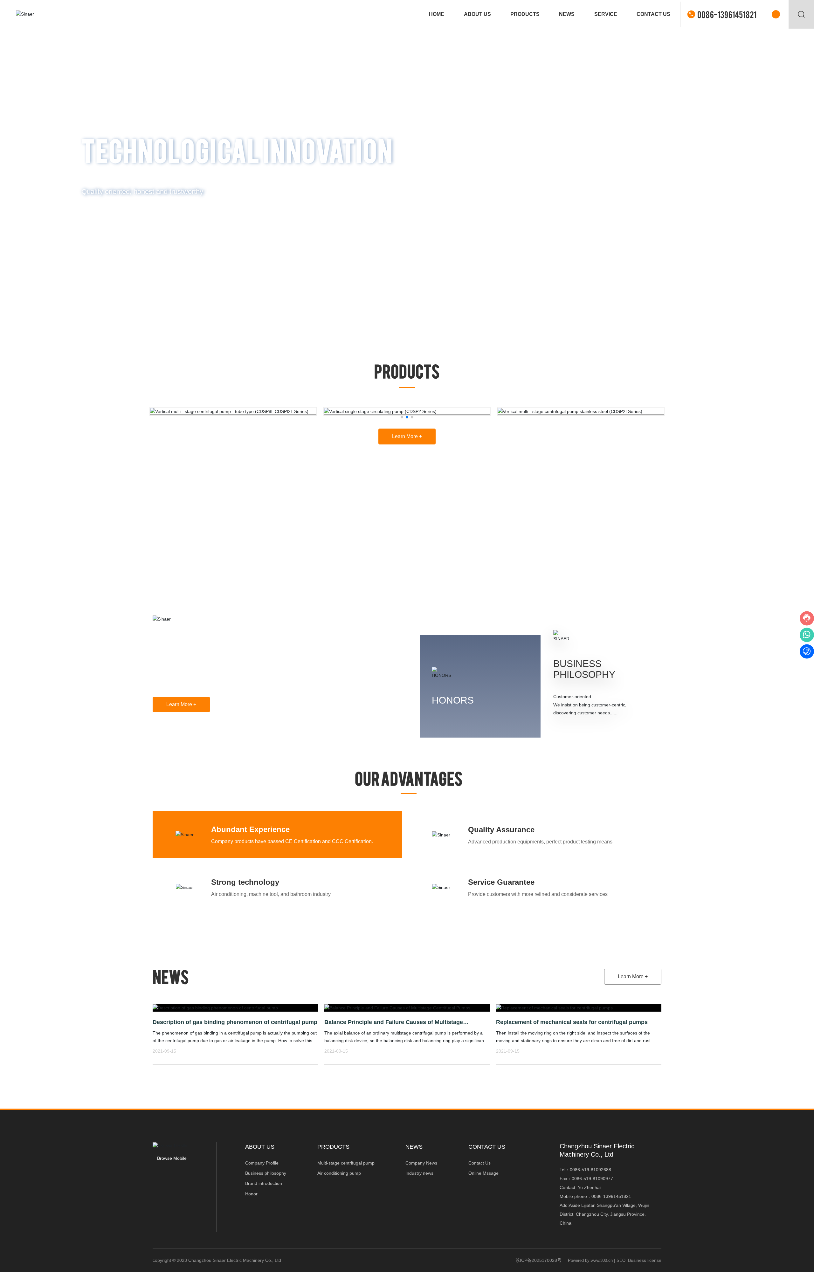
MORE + (105, 218)
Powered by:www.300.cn (590, 1260)
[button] (798, 166)
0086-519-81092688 (590, 1169)
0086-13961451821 (726, 14)
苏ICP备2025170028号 (538, 1260)
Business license (644, 1260)
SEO (621, 1260)
